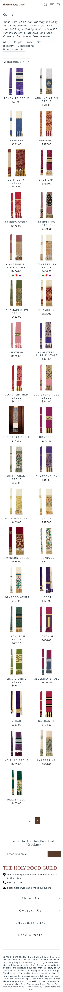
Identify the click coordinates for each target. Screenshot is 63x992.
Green (40, 42)
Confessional (26, 45)
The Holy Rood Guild (14, 4)
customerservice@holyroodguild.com (29, 887)
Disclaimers (30, 934)
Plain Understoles (14, 49)
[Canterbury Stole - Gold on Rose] (53, 275)
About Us (30, 898)
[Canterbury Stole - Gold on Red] (46, 275)
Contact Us (30, 910)
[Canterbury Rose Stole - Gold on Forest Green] (13, 275)
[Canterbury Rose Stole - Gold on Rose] (23, 275)
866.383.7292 (15, 882)
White (6, 42)
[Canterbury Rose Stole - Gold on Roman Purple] (20, 275)
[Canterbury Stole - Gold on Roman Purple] (50, 275)
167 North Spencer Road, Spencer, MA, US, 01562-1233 (32, 876)
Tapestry (8, 45)
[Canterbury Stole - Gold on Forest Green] (43, 275)
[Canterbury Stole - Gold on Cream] (39, 275)
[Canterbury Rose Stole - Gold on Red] (16, 275)
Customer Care (30, 922)
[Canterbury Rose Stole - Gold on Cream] (9, 275)
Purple (18, 42)
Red (51, 42)
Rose (29, 42)
